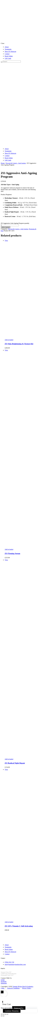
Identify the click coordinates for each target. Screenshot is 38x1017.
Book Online (9, 949)
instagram (4, 983)
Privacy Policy (26, 988)
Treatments (8, 947)
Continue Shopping (12, 1011)
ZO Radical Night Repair (15, 763)
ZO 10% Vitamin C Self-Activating (19, 926)
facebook (3, 981)
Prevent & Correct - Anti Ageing (16, 163)
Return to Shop (18, 1008)
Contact (7, 954)
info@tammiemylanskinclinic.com (15, 964)
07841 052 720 (9, 962)
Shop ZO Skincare (10, 952)
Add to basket (5, 227)
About (7, 945)
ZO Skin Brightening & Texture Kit (19, 344)
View (6, 240)
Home (3, 163)
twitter (3, 980)
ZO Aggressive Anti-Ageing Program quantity (15, 223)
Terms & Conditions (13, 988)
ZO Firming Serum (12, 553)
